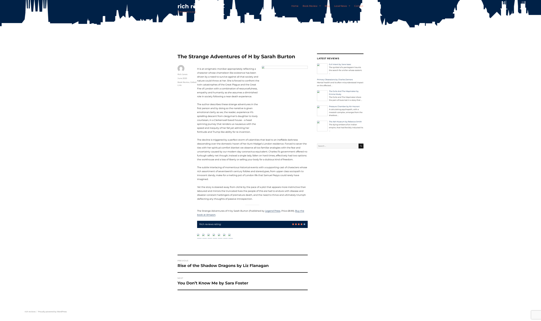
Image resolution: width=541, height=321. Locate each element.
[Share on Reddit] (210, 236)
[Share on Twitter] (204, 236)
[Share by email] (230, 236)
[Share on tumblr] (225, 236)
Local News (340, 6)
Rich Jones (182, 74)
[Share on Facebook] (199, 236)
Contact (358, 6)
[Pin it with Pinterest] (215, 236)
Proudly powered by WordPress (52, 311)
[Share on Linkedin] (220, 236)
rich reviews (195, 6)
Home (294, 6)
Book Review (310, 6)
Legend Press (272, 211)
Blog (327, 6)
